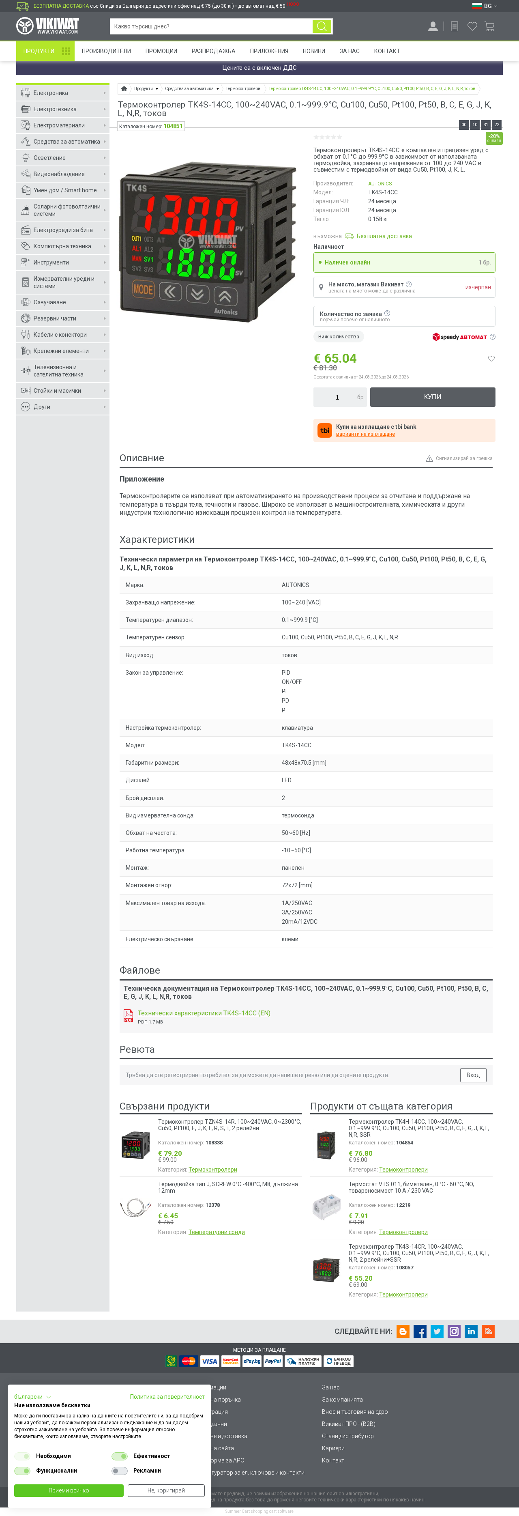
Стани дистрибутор (348, 1436)
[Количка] (492, 26)
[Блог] (403, 1331)
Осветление (50, 158)
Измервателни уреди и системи (64, 282)
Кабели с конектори (60, 334)
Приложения (269, 51)
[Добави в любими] (491, 358)
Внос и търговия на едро (355, 1411)
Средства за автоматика (67, 141)
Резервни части (55, 318)
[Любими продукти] (472, 26)
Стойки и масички (57, 390)
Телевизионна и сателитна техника (59, 371)
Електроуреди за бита (63, 230)
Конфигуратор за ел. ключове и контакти (249, 1472)
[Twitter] (437, 1331)
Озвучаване (50, 302)
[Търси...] (322, 26)
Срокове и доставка (220, 1436)
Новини (314, 51)
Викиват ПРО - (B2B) (348, 1424)
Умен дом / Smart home (65, 190)
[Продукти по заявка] (454, 26)
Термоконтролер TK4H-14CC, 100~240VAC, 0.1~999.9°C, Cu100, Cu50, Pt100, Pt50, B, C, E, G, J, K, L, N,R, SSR (419, 1128)
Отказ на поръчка (217, 1399)
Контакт (387, 51)
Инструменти (51, 262)
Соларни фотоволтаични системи (67, 210)
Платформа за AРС (218, 1460)
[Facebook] (420, 1331)
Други (42, 407)
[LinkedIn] (471, 1331)
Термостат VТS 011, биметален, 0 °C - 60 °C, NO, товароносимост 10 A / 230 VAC (411, 1187)
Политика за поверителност (167, 1396)
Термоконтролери (213, 1169)
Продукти (39, 51)
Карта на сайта (213, 1448)
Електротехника (55, 109)
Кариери (333, 1448)
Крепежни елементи (61, 351)
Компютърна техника (62, 246)
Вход (473, 1075)
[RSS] (488, 1331)
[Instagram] (454, 1331)
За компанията (342, 1399)
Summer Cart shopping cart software (259, 1511)
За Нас (350, 51)
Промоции (161, 51)
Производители (106, 51)
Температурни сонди (217, 1232)
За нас (331, 1387)
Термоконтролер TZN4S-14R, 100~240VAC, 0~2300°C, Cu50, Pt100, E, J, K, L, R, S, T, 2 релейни (229, 1124)
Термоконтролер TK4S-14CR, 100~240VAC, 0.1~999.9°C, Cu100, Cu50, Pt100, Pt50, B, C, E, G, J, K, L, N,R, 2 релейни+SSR (419, 1253)
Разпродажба (214, 51)
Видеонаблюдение (59, 174)
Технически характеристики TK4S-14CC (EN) (204, 1013)
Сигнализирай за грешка (464, 458)
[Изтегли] (128, 1015)
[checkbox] (22, 1456)
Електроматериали (59, 125)
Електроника (51, 93)
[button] (32, 1397)
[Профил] (433, 26)
